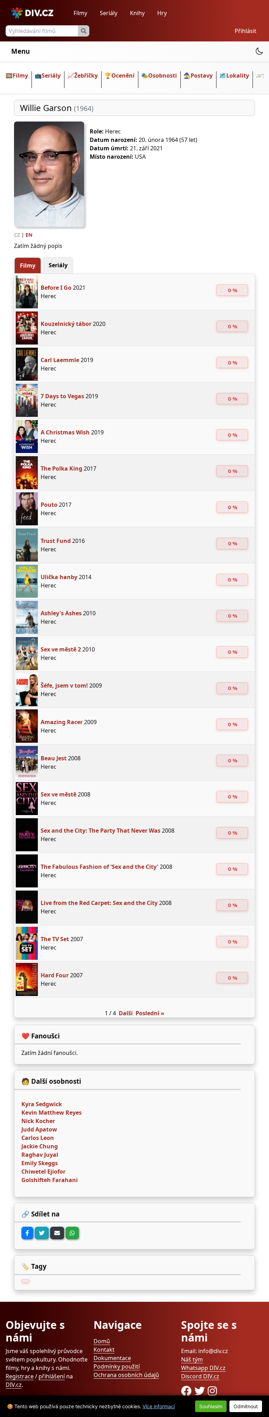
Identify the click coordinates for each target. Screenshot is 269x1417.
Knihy (137, 13)
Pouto (49, 505)
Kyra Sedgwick (41, 1104)
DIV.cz (14, 1385)
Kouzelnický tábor (66, 324)
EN (29, 234)
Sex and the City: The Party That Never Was (100, 830)
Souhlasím (210, 1406)
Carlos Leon (37, 1138)
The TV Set (55, 939)
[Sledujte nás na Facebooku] (187, 1391)
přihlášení (52, 1376)
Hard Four (55, 975)
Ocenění (122, 75)
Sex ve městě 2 (61, 649)
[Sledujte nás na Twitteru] (201, 1391)
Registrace (20, 1376)
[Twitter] (42, 1233)
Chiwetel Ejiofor (43, 1171)
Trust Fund (56, 541)
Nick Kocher (38, 1121)
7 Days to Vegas (62, 396)
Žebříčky (86, 75)
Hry (162, 13)
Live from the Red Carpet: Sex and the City (99, 903)
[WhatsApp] (72, 1233)
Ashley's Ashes (61, 613)
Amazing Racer (62, 722)
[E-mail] (57, 1233)
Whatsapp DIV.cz (203, 1368)
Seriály (108, 13)
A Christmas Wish (65, 432)
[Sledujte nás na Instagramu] (212, 1391)
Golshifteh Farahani (49, 1180)
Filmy (80, 13)
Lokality (237, 75)
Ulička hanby (59, 577)
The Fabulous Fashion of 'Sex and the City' (99, 867)
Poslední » (150, 1013)
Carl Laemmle (60, 360)
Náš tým (192, 1359)
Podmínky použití (117, 1366)
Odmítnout (246, 1406)
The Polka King (61, 468)
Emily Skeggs (39, 1163)
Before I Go (56, 287)
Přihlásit (245, 31)
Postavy (202, 75)
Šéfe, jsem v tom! (64, 685)
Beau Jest (54, 758)
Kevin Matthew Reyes (51, 1112)
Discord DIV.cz (200, 1376)
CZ (17, 234)
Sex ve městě (58, 794)
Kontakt (104, 1349)
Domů (102, 1341)
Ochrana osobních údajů (126, 1375)
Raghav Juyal (39, 1155)
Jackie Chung (39, 1146)
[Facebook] (27, 1233)
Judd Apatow (39, 1129)
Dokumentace (112, 1358)
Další (126, 1013)
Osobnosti (162, 75)
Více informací (159, 1406)
